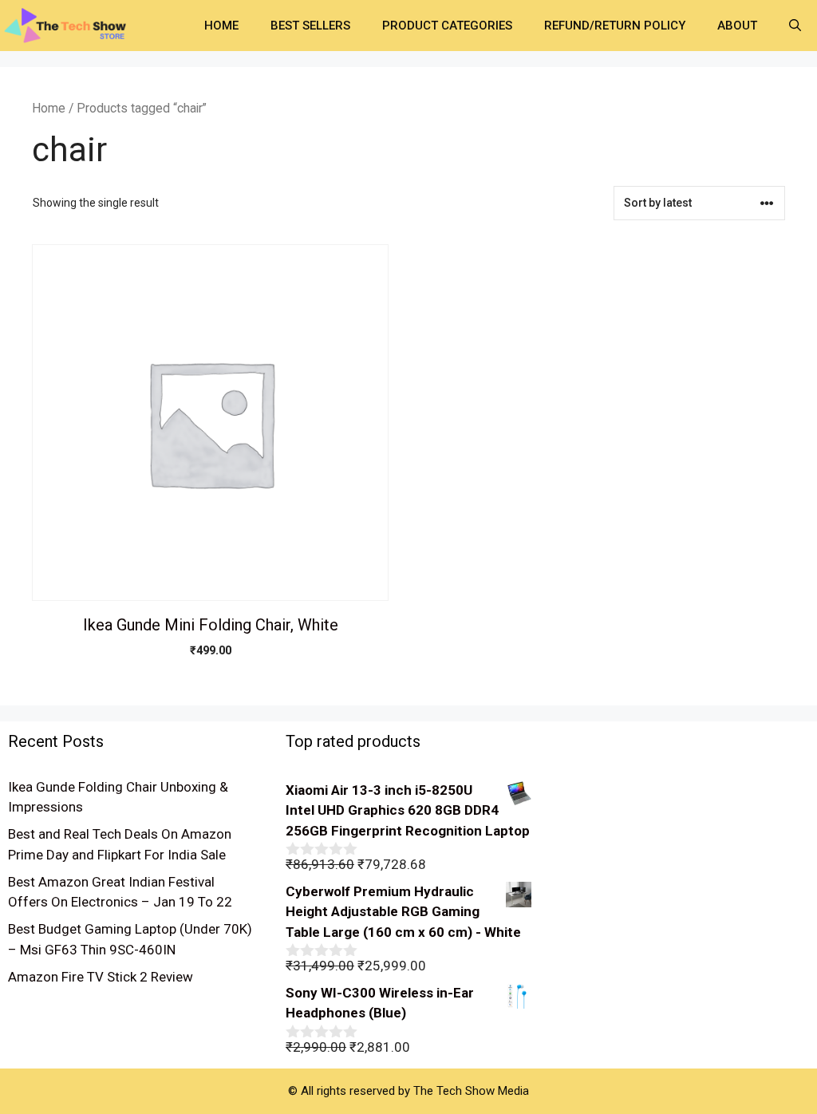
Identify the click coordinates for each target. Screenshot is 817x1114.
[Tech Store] (72, 24)
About (737, 25)
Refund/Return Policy (614, 25)
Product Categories (447, 25)
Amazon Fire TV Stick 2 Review (100, 977)
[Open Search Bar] (795, 25)
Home (221, 25)
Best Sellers (310, 25)
